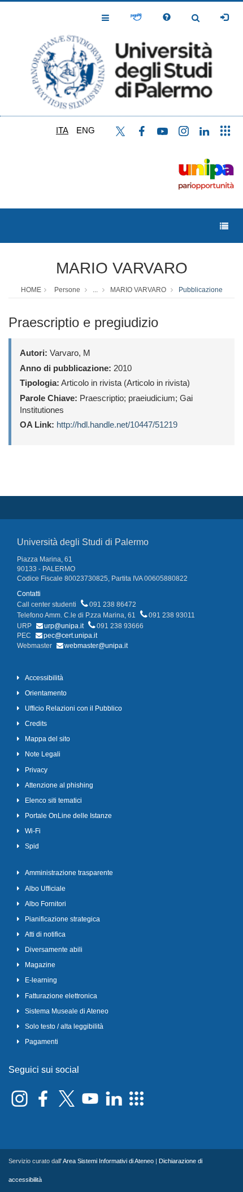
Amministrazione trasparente (69, 873)
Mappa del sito (47, 739)
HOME (31, 290)
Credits (36, 724)
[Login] (224, 17)
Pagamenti (41, 1042)
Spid (32, 846)
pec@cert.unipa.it (70, 635)
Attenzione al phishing (59, 785)
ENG (85, 130)
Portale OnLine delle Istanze (68, 816)
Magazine (40, 965)
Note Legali (42, 754)
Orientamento (46, 693)
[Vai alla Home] (121, 59)
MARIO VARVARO (122, 268)
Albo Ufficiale (45, 889)
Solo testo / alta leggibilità (64, 1026)
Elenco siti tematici (53, 800)
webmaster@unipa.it (96, 646)
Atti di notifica (45, 934)
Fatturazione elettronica (61, 996)
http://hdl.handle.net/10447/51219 (117, 424)
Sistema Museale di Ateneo (67, 1011)
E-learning (41, 980)
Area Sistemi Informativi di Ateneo (108, 1161)
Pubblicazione (201, 290)
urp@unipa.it (64, 626)
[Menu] (224, 226)
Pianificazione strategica (62, 919)
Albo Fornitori (45, 904)
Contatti (29, 594)
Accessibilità (44, 678)
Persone (67, 290)
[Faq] (167, 17)
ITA (62, 130)
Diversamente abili (54, 950)
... (95, 290)
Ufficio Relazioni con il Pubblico (73, 708)
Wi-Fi (33, 831)
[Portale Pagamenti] (136, 17)
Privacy (36, 770)
